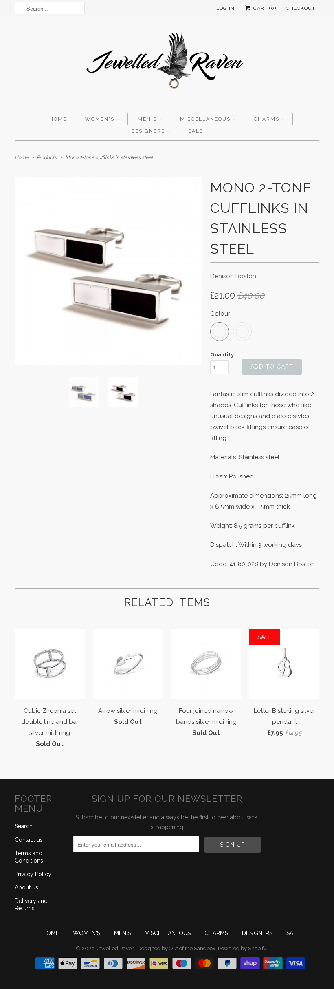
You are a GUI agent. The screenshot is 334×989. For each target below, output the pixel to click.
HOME (58, 119)
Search (24, 826)
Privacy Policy (33, 874)
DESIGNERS (148, 131)
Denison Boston (233, 276)
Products (47, 157)
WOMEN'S (99, 119)
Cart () (264, 8)
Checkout (300, 8)
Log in (225, 8)
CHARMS (266, 119)
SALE (195, 131)
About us (26, 887)
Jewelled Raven (115, 948)
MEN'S (147, 119)
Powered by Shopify (242, 948)
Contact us (29, 839)
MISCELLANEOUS (205, 119)
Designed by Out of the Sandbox (176, 948)
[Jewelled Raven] (167, 64)
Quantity (222, 355)
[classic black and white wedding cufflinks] (108, 271)
